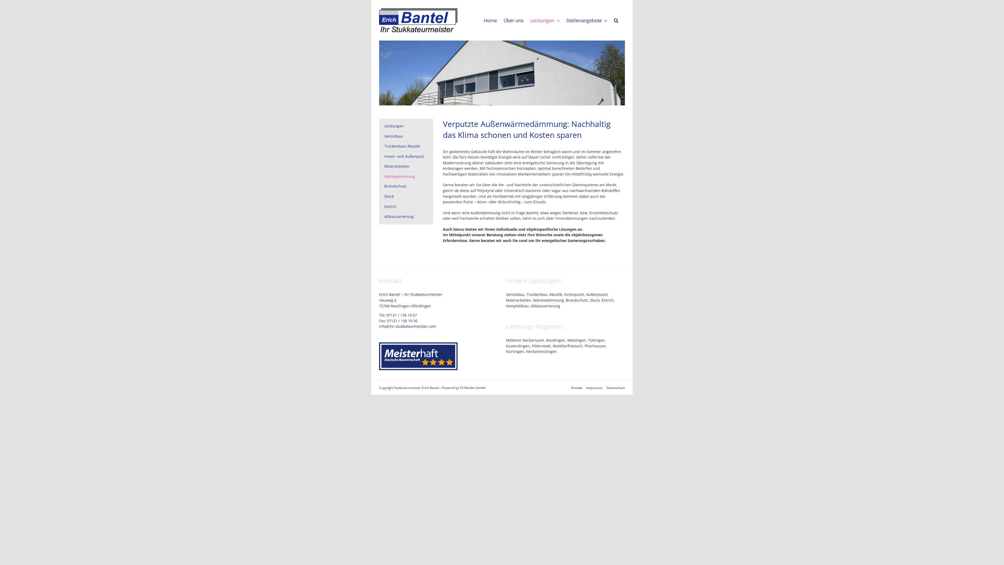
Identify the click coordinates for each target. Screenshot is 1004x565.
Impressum (594, 388)
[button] (616, 20)
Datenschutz (616, 388)
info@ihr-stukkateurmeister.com (407, 326)
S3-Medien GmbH (473, 388)
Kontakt (576, 388)
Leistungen (394, 125)
